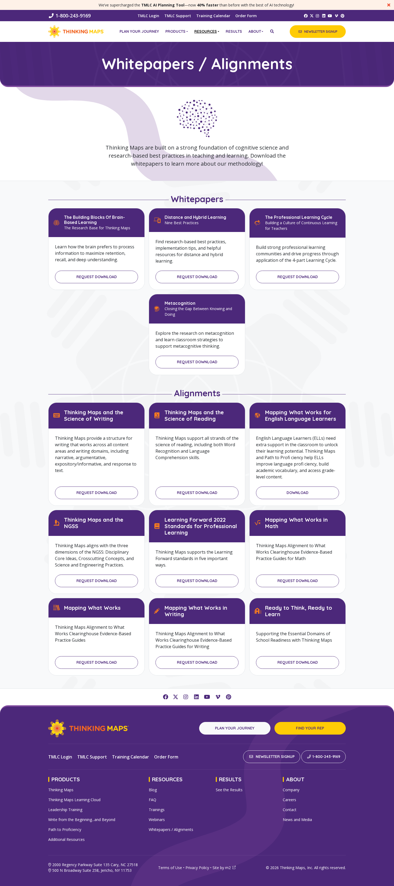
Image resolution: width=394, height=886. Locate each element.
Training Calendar (213, 15)
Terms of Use (170, 867)
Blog (153, 789)
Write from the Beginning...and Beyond (81, 819)
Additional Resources (66, 839)
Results (234, 31)
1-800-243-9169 (73, 15)
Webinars (157, 819)
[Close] (388, 5)
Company (291, 789)
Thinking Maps (60, 789)
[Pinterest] (343, 15)
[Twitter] (311, 15)
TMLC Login (148, 15)
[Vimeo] (336, 15)
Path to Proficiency (64, 829)
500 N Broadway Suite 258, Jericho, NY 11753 (92, 870)
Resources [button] (205, 31)
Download (297, 492)
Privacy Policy (197, 867)
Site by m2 (222, 867)
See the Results (229, 789)
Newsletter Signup (275, 756)
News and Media (297, 819)
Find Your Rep (310, 728)
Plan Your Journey (139, 31)
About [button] (254, 31)
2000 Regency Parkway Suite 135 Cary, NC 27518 (95, 864)
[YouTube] (330, 15)
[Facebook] (306, 15)
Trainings (157, 809)
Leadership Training (65, 809)
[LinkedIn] (324, 15)
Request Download (96, 276)
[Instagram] (317, 15)
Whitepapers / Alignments (171, 829)
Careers (289, 799)
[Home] (76, 31)
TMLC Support (177, 15)
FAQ (152, 799)
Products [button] (175, 31)
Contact (289, 809)
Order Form (246, 15)
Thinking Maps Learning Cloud (74, 799)
